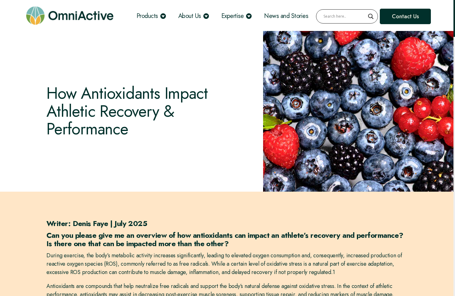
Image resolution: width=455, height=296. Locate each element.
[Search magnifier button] (370, 16)
